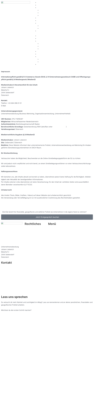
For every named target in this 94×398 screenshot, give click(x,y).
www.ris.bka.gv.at (59, 127)
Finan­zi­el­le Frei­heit (46, 10)
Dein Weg (40, 20)
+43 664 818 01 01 (8, 274)
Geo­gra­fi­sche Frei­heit (47, 15)
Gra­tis (39, 2)
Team (42, 26)
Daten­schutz (29, 232)
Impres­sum (29, 229)
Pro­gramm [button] (41, 7)
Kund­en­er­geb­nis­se (44, 18)
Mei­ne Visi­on (41, 5)
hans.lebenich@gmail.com (16, 106)
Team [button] (39, 23)
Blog (38, 31)
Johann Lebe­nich (7, 289)
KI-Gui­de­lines (44, 28)
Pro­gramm (52, 234)
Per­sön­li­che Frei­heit (47, 13)
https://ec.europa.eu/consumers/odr (14, 161)
